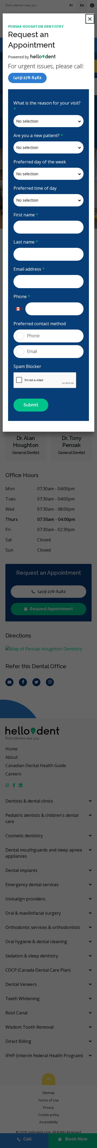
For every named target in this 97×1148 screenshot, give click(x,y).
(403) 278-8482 (27, 78)
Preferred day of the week (39, 162)
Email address (29, 269)
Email (32, 351)
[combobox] (19, 308)
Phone (21, 296)
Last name (25, 242)
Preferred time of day (35, 188)
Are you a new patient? (38, 135)
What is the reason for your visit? (47, 106)
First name (25, 215)
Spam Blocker (27, 366)
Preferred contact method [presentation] (39, 324)
